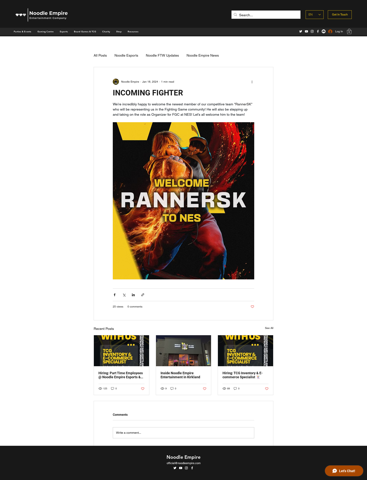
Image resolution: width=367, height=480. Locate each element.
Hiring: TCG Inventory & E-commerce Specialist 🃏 (242, 375)
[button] (119, 31)
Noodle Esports (126, 55)
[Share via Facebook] (114, 295)
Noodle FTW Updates (162, 55)
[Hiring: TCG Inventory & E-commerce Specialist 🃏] (245, 350)
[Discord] (324, 31)
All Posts (100, 55)
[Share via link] (143, 295)
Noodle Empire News (203, 55)
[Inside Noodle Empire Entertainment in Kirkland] (183, 350)
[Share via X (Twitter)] (124, 295)
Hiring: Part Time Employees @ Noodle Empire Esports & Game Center (120, 375)
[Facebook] (318, 31)
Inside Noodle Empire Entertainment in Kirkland (180, 375)
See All (269, 327)
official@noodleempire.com (184, 463)
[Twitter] (301, 31)
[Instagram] (312, 31)
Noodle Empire (183, 457)
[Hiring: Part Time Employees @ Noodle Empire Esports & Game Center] (121, 350)
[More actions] (252, 81)
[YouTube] (306, 31)
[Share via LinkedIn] (133, 295)
